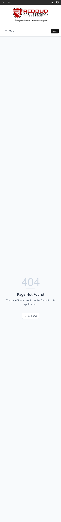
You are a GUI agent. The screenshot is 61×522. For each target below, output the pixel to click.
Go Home (32, 315)
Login (54, 31)
